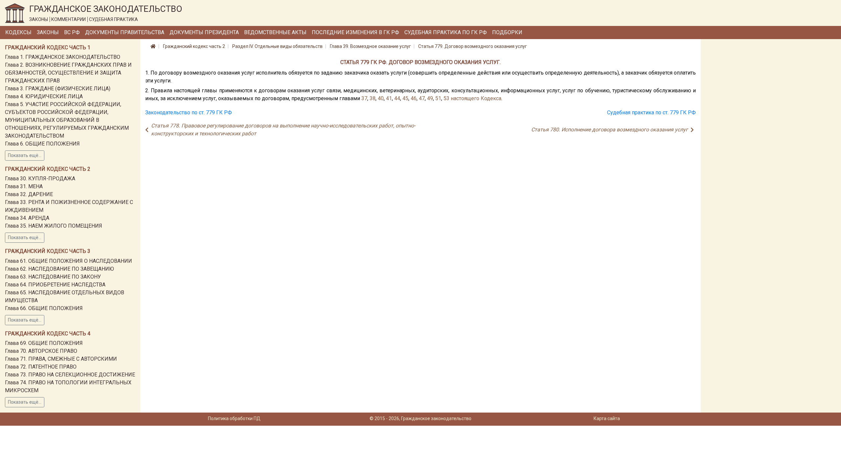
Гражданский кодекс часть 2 (194, 46)
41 (389, 98)
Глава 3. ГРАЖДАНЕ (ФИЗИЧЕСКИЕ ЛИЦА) (57, 88)
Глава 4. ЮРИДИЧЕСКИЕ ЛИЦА (44, 96)
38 (372, 98)
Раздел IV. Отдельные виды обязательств (277, 46)
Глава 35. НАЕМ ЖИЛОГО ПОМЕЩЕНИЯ (53, 226)
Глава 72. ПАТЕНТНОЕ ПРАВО (41, 367)
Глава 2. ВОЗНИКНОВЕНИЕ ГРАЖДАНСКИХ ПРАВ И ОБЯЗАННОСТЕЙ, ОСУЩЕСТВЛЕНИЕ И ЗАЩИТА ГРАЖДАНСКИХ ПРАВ (68, 73)
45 (405, 98)
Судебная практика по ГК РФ (445, 32)
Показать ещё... (24, 155)
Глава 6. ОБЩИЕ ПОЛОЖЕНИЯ (42, 144)
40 (381, 98)
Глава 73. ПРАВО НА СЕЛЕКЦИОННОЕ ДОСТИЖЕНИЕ (70, 375)
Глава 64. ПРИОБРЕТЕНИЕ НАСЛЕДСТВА (55, 285)
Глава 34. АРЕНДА (27, 218)
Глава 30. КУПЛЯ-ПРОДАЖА (40, 178)
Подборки (507, 32)
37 (364, 98)
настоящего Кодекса (476, 98)
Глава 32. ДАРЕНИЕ (29, 194)
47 (422, 98)
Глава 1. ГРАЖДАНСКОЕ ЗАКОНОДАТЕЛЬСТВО (62, 57)
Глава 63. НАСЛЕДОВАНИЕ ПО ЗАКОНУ (53, 277)
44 (397, 98)
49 (430, 98)
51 (438, 98)
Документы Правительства (124, 32)
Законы (48, 32)
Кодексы (18, 32)
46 (414, 98)
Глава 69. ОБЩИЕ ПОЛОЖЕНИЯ (44, 343)
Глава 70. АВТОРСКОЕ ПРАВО (41, 351)
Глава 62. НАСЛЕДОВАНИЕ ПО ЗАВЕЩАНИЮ (59, 269)
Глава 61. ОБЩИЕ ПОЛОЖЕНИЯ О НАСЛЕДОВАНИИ (68, 261)
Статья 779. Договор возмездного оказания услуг (472, 46)
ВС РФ (72, 32)
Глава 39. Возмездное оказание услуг (370, 46)
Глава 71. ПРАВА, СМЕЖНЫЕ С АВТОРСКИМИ (61, 359)
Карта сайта (607, 418)
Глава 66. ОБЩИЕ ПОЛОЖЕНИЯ (44, 308)
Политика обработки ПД (234, 418)
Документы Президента (204, 32)
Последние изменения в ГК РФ (355, 32)
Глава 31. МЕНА (24, 186)
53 (446, 98)
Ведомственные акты (275, 32)
